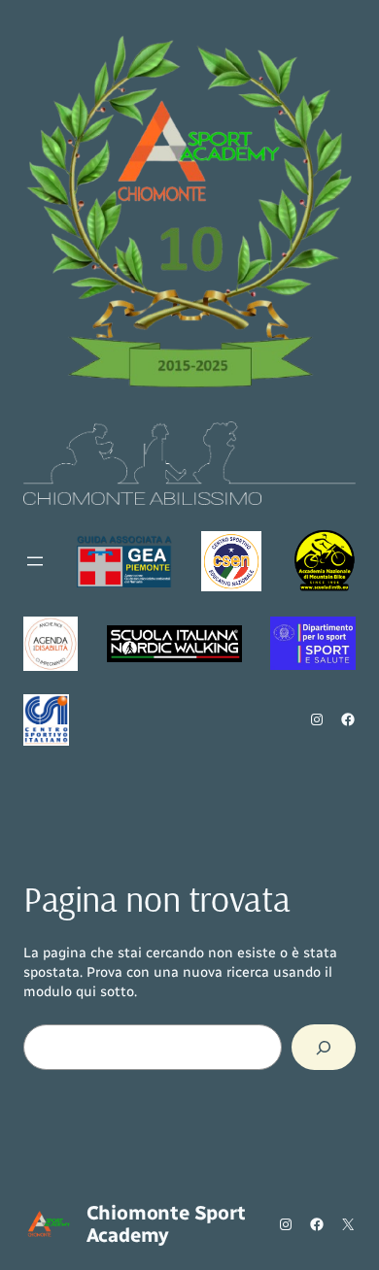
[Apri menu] (35, 561)
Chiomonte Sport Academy (166, 1224)
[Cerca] (324, 1047)
